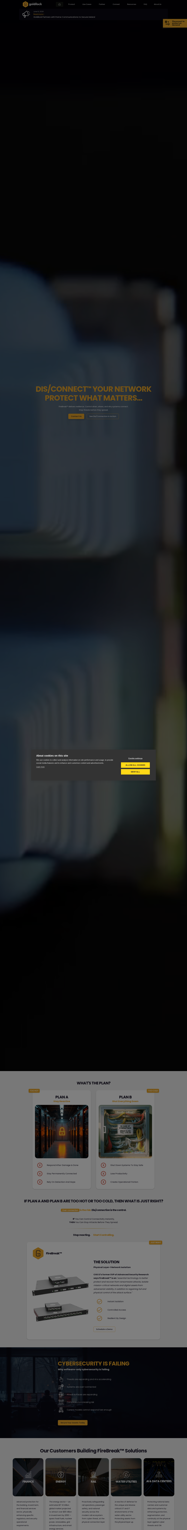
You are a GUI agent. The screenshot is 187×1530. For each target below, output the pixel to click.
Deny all (135, 772)
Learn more (40, 767)
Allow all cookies (135, 765)
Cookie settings (135, 758)
